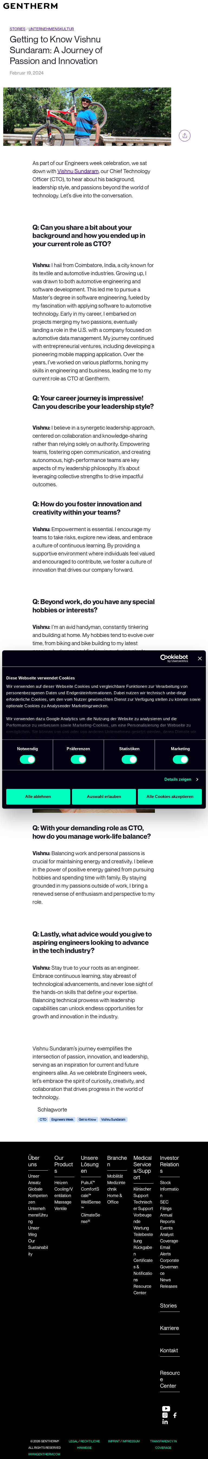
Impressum (130, 1441)
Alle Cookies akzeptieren (170, 796)
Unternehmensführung (38, 1215)
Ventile (60, 1208)
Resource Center (170, 1379)
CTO (43, 1119)
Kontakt (169, 1350)
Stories (17, 28)
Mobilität (115, 1176)
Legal (73, 1441)
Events (166, 1228)
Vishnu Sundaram (78, 171)
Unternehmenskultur (51, 28)
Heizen (60, 1182)
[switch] (78, 759)
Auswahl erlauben (104, 796)
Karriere (169, 1328)
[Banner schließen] (200, 658)
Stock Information (169, 1189)
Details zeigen (177, 779)
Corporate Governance (169, 1267)
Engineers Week (62, 1119)
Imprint (114, 1441)
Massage (63, 1202)
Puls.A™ (88, 1182)
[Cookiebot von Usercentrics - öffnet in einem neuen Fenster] (164, 658)
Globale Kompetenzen (37, 1195)
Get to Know (87, 1119)
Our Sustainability (38, 1247)
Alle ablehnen (38, 796)
